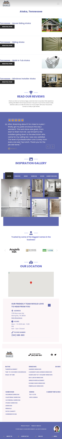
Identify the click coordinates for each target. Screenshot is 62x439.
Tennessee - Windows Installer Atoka (18, 78)
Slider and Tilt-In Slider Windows (40, 375)
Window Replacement (36, 380)
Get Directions (16, 318)
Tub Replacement (11, 369)
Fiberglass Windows (36, 386)
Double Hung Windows (37, 383)
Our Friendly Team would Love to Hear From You (27, 305)
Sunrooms (10, 392)
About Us (9, 436)
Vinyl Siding (33, 397)
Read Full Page (7, 26)
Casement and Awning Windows (40, 372)
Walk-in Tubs (10, 375)
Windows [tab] (17, 176)
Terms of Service (36, 426)
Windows (33, 367)
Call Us (40, 436)
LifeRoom (9, 406)
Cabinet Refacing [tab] (51, 176)
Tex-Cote (32, 394)
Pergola (9, 408)
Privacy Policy (25, 426)
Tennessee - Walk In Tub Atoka (15, 60)
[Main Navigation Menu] (58, 4)
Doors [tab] (42, 176)
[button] (31, 282)
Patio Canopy (10, 411)
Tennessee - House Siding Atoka (15, 23)
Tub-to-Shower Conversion (15, 372)
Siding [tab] (26, 176)
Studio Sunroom (11, 403)
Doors (58, 367)
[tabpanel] (31, 198)
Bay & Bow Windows (36, 378)
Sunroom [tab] (34, 176)
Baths (7, 367)
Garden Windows (35, 369)
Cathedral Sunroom (13, 400)
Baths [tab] (9, 176)
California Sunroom (13, 397)
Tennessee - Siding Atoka (12, 42)
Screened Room (11, 414)
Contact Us (25, 436)
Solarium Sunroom (12, 394)
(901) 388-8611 (17, 335)
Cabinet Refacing (53, 392)
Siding (31, 392)
